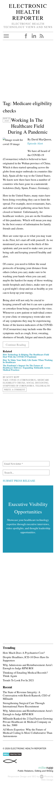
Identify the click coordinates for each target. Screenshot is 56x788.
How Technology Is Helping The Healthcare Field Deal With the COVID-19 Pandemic (26, 355)
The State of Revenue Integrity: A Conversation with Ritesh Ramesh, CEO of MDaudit (26, 695)
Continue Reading (16, 344)
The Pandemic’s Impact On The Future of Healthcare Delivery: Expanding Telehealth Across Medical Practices (26, 367)
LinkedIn (33, 36)
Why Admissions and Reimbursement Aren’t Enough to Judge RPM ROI (27, 666)
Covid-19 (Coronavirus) (22, 379)
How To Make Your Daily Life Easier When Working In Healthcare (28, 361)
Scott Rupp (12, 377)
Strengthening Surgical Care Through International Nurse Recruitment (24, 704)
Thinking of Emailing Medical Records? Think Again (25, 674)
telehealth (42, 385)
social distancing (37, 382)
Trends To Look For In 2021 (18, 680)
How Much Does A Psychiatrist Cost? (24, 653)
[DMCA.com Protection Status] (12, 755)
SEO (34, 776)
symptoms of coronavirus (18, 385)
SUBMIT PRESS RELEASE (19, 480)
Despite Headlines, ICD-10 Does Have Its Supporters (26, 658)
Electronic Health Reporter (28, 11)
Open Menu (6, 36)
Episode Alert (35, 143)
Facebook (26, 36)
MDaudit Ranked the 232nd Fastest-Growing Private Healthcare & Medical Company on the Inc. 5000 (28, 722)
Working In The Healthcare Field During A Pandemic (28, 126)
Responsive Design (17, 776)
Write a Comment (14, 389)
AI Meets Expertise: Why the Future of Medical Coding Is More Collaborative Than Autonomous (27, 733)
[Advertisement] (28, 71)
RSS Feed (41, 36)
